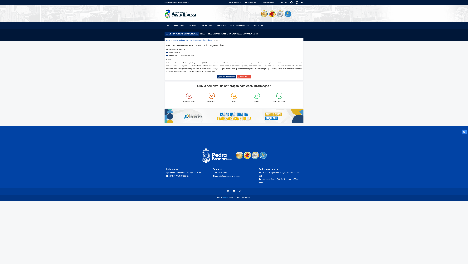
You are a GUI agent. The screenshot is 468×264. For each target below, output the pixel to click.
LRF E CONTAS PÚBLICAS (239, 25)
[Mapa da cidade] (234, 135)
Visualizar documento (227, 77)
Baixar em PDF (244, 77)
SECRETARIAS (207, 25)
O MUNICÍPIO (193, 25)
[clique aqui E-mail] (228, 191)
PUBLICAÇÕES (258, 25)
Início (168, 40)
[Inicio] (168, 25)
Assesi (225, 198)
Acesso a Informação (180, 40)
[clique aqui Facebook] (234, 191)
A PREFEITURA (178, 25)
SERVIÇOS (221, 25)
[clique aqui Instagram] (240, 191)
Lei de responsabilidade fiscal (201, 40)
